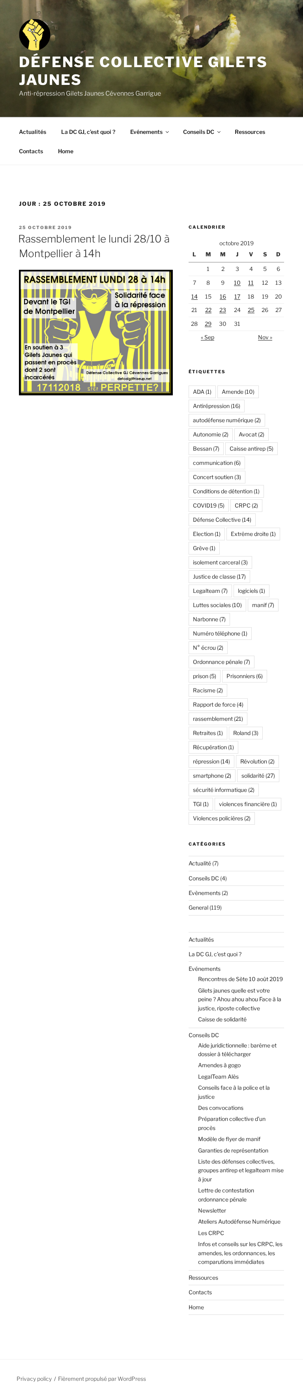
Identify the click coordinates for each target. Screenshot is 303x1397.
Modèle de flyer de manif (229, 1139)
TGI (201, 804)
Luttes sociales (217, 605)
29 (208, 323)
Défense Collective (222, 519)
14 (194, 296)
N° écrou (208, 647)
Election (207, 533)
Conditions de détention (226, 491)
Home (65, 151)
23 (222, 309)
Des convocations (220, 1107)
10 (237, 282)
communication (217, 462)
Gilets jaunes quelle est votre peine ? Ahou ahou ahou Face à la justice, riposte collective (239, 999)
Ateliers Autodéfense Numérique (239, 1221)
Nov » (265, 337)
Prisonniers (244, 676)
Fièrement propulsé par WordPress (102, 1378)
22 (208, 309)
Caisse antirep (251, 448)
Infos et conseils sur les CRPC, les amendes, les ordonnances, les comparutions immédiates (240, 1253)
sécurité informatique (223, 789)
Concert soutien (217, 477)
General (198, 907)
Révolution (257, 761)
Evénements (146, 131)
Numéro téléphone (220, 633)
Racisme (208, 690)
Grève (204, 548)
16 (223, 296)
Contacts (31, 151)
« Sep (207, 337)
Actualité (200, 863)
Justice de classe (219, 576)
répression (211, 761)
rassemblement (218, 718)
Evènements (205, 892)
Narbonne (209, 619)
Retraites (208, 733)
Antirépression (216, 405)
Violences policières (222, 818)
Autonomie (210, 434)
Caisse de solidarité (222, 1019)
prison (204, 676)
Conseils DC (198, 131)
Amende (238, 391)
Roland (245, 733)
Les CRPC (211, 1233)
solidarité (258, 775)
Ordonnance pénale (221, 661)
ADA (202, 391)
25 (251, 309)
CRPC (246, 505)
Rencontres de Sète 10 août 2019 (240, 979)
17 (237, 296)
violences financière (248, 804)
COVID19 (208, 505)
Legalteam (210, 590)
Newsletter (212, 1210)
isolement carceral (220, 562)
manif (263, 605)
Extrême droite (253, 533)
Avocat (251, 434)
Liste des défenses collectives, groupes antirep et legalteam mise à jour (241, 1170)
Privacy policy (34, 1378)
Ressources (250, 131)
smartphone (212, 775)
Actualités (32, 131)
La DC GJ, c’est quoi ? (88, 131)
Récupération (213, 747)
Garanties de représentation (233, 1150)
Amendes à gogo (219, 1065)
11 (251, 282)
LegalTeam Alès (218, 1076)
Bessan (206, 448)
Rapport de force (218, 704)
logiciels (251, 590)
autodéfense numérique (227, 420)
